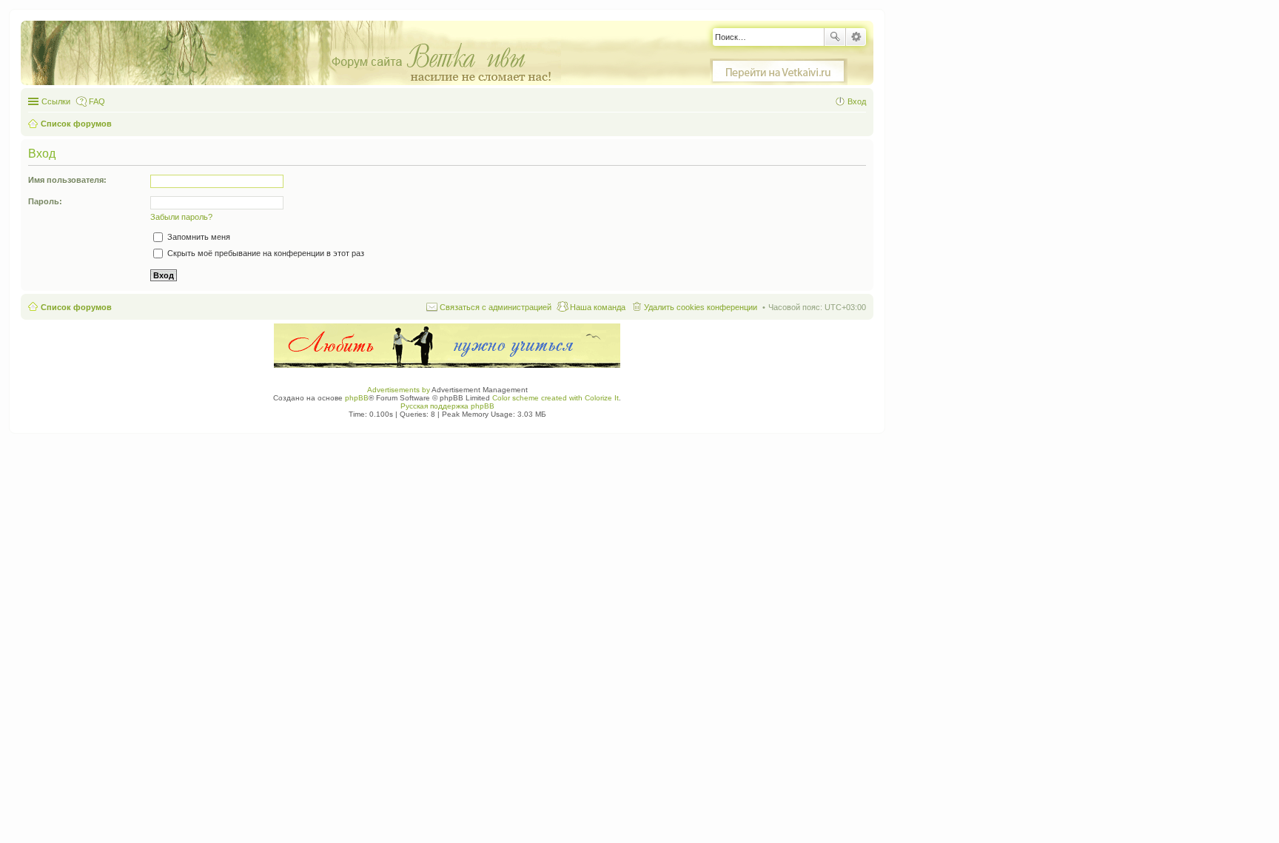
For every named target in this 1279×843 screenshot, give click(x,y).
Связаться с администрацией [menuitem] (495, 307)
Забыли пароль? (181, 216)
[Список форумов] (298, 54)
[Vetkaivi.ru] (778, 71)
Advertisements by (398, 390)
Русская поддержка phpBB (447, 406)
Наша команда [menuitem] (597, 307)
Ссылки (55, 101)
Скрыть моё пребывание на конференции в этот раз (264, 253)
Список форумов (76, 307)
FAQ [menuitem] (97, 101)
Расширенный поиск (856, 37)
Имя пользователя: (67, 179)
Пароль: (45, 201)
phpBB (357, 398)
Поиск (835, 37)
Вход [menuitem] (856, 101)
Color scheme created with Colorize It (555, 398)
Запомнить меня (197, 236)
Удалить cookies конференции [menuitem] (700, 307)
